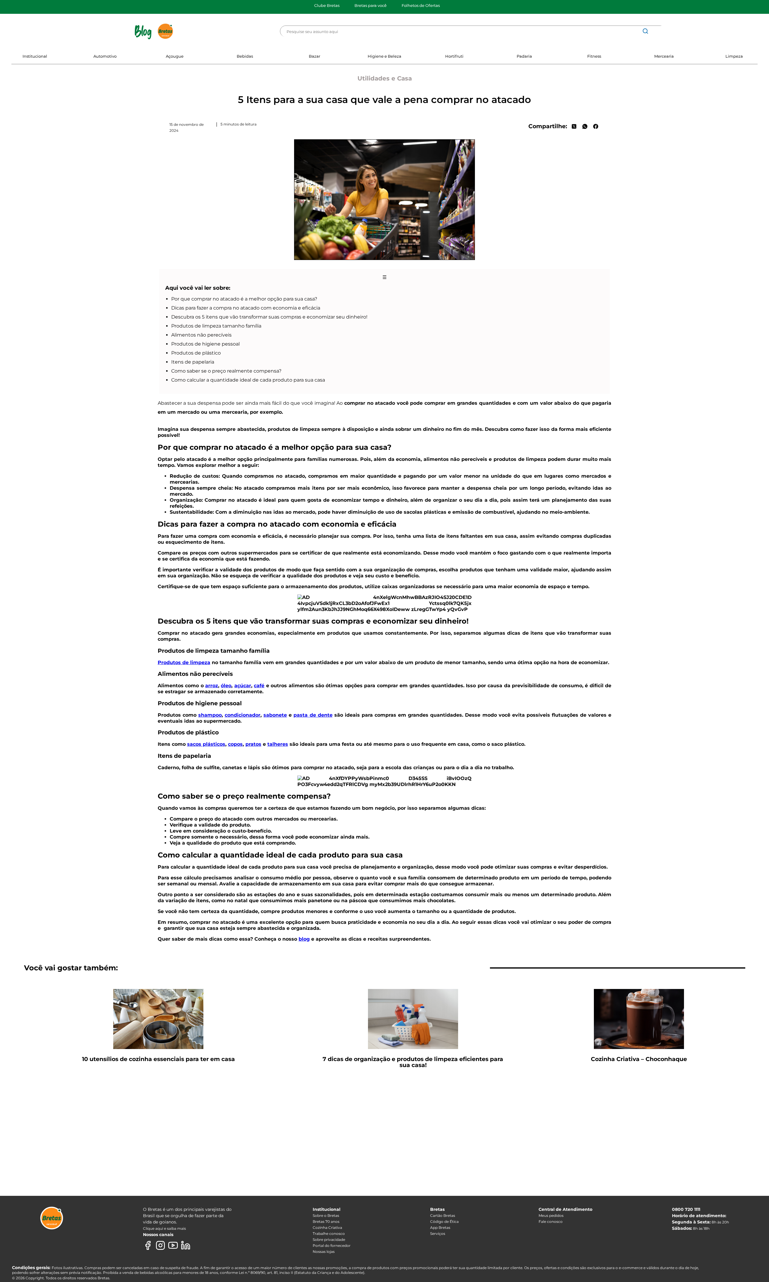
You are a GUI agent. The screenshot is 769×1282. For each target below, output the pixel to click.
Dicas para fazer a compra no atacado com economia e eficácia (245, 308)
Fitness (594, 56)
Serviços (437, 1233)
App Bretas (440, 1227)
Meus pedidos (551, 1215)
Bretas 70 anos (326, 1221)
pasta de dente (312, 715)
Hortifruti (454, 56)
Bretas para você (370, 5)
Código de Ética (444, 1221)
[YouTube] (173, 1245)
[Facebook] (148, 1245)
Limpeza (734, 56)
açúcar (242, 685)
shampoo (210, 715)
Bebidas (245, 56)
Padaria (524, 56)
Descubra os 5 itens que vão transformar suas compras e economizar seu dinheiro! (269, 317)
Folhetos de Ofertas (421, 5)
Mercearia (664, 56)
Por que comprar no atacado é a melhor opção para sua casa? (244, 299)
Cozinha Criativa (327, 1227)
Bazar (314, 56)
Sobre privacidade (329, 1239)
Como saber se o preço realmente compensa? (226, 371)
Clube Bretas (326, 5)
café (259, 685)
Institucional (35, 56)
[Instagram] (160, 1245)
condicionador (242, 715)
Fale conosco (551, 1221)
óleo (226, 685)
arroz (211, 685)
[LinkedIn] (185, 1245)
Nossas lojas (324, 1251)
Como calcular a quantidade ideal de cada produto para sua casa (248, 380)
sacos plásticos (206, 744)
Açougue (175, 56)
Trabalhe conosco (329, 1233)
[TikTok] (198, 1245)
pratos (253, 744)
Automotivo (105, 56)
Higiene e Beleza (384, 56)
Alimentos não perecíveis (201, 335)
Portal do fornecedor (332, 1245)
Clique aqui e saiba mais (164, 1228)
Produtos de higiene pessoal (205, 344)
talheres (277, 744)
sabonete (275, 715)
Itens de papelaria (192, 362)
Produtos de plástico (196, 353)
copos (235, 744)
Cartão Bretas (442, 1215)
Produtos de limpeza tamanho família (216, 326)
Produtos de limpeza (184, 662)
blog (304, 939)
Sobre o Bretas (326, 1215)
